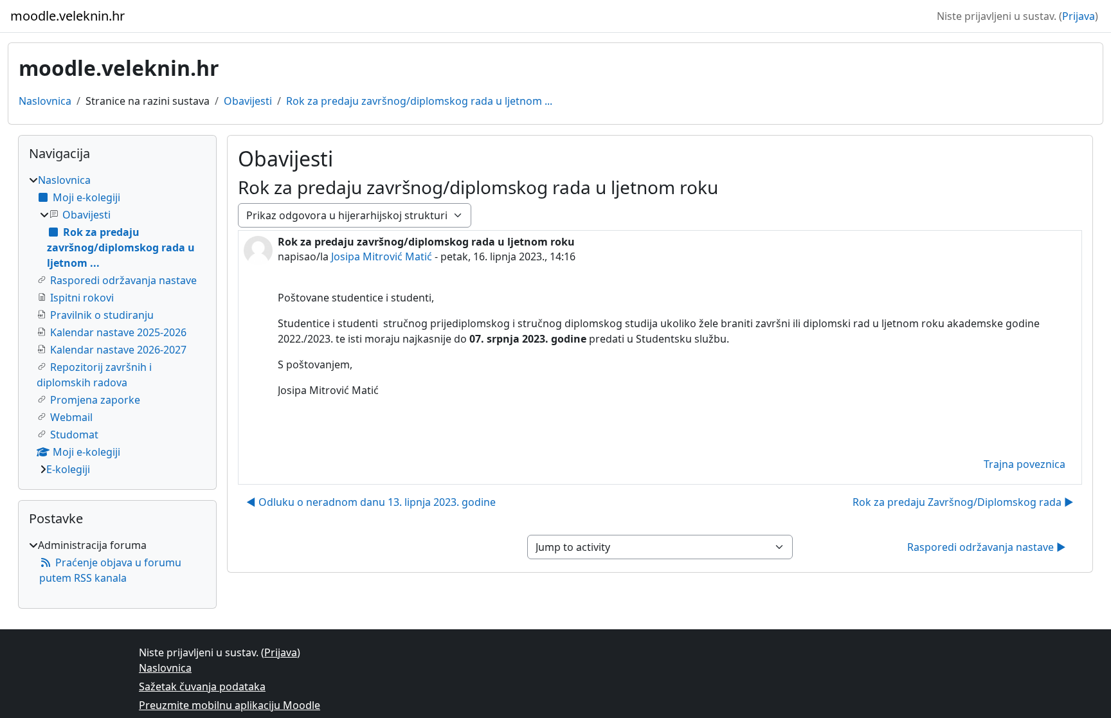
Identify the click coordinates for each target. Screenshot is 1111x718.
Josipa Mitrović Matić (381, 256)
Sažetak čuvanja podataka (202, 686)
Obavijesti (248, 101)
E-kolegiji (68, 469)
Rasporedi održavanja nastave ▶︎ (986, 547)
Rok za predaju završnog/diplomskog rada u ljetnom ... (419, 101)
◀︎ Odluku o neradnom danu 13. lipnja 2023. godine (371, 502)
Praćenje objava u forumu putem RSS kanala (110, 570)
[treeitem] (117, 324)
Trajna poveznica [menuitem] (1024, 464)
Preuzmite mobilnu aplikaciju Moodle (229, 705)
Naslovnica (45, 101)
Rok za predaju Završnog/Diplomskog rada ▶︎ (963, 502)
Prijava (1078, 16)
